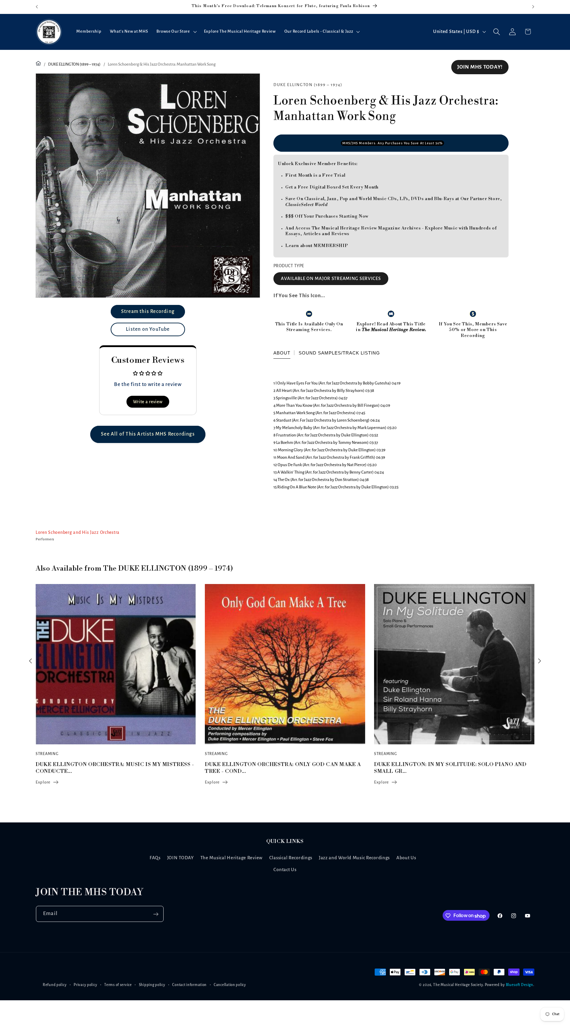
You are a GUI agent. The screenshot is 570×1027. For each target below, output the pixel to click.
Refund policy (54, 985)
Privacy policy (85, 985)
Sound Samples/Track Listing (339, 353)
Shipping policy (152, 985)
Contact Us (284, 869)
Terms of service (118, 985)
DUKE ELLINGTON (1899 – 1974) (74, 64)
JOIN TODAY (180, 857)
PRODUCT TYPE (288, 266)
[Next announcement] (533, 7)
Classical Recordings (290, 857)
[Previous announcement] (36, 7)
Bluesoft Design (519, 985)
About (281, 353)
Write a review (147, 401)
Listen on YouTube (148, 329)
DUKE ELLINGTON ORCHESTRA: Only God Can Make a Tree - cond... (114, 768)
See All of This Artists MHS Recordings (148, 434)
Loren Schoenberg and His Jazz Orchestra (78, 532)
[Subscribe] (156, 914)
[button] (176, 32)
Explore (43, 782)
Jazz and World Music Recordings (354, 857)
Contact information (189, 985)
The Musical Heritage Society (458, 985)
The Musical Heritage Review (231, 857)
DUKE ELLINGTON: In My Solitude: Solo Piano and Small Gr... (281, 768)
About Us (406, 857)
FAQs (155, 857)
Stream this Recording (148, 311)
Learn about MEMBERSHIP (316, 246)
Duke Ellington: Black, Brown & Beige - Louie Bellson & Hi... (446, 768)
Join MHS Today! (480, 67)
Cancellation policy (230, 985)
